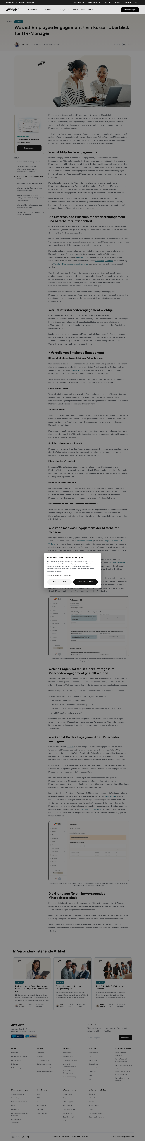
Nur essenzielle (59, 582)
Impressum (67, 575)
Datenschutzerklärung (54, 575)
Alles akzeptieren (85, 582)
